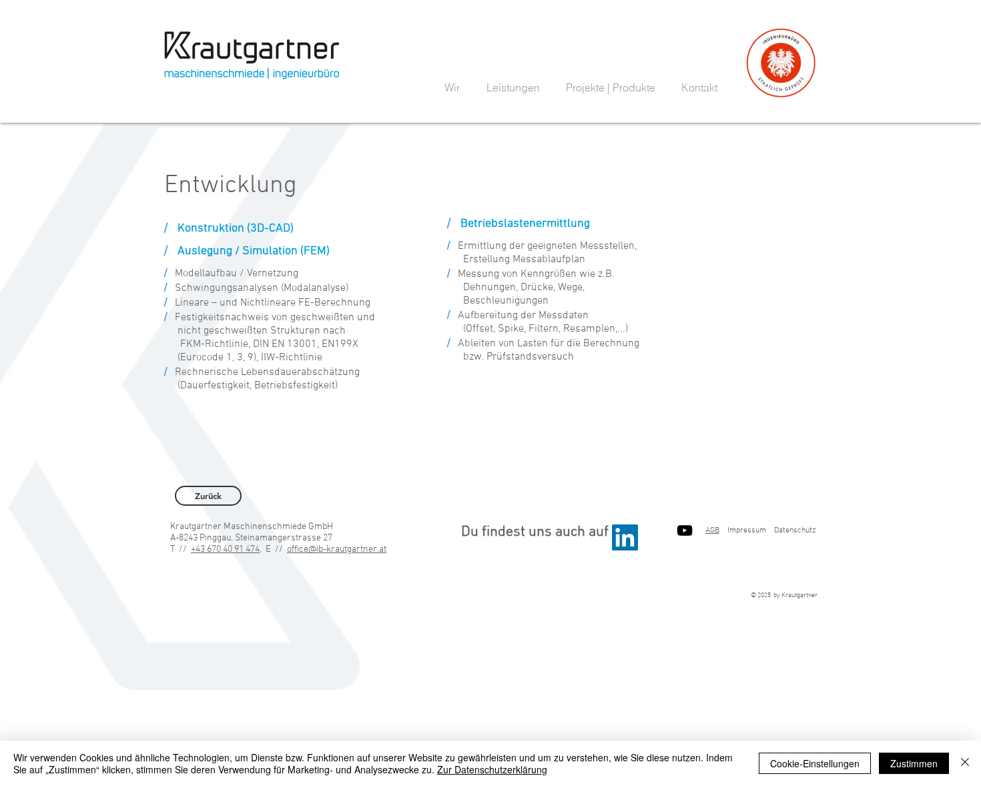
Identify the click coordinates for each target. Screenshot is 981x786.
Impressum (746, 530)
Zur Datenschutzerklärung (492, 769)
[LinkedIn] (625, 537)
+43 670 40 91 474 (225, 549)
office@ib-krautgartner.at (336, 549)
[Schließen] (965, 763)
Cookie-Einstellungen (815, 763)
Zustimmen (914, 763)
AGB (712, 530)
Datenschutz (795, 530)
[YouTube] (684, 530)
